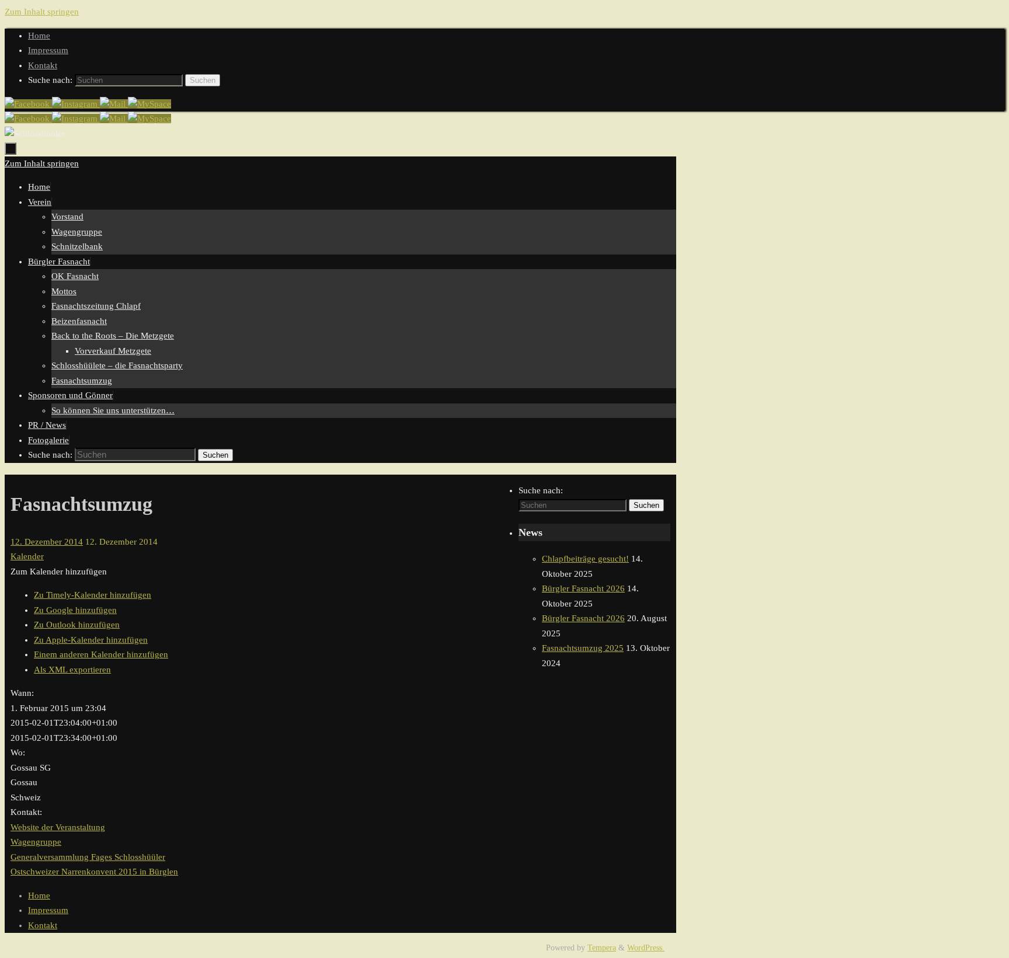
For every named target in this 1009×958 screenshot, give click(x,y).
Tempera (601, 947)
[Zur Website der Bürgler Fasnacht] (149, 104)
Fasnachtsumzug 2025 (583, 648)
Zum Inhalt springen (42, 11)
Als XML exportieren (72, 669)
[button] (59, 571)
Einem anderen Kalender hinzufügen (101, 654)
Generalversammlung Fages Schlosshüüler (88, 857)
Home (39, 35)
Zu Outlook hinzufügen (77, 624)
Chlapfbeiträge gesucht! (585, 558)
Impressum (48, 50)
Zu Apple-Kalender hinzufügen (91, 640)
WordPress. (645, 947)
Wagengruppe (36, 841)
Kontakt (42, 65)
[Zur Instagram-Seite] (76, 104)
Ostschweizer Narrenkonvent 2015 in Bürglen (94, 871)
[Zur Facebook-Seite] (28, 104)
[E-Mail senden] (114, 104)
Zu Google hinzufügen (75, 610)
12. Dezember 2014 (47, 541)
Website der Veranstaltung (58, 827)
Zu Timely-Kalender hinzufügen (92, 595)
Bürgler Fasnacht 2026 (583, 588)
